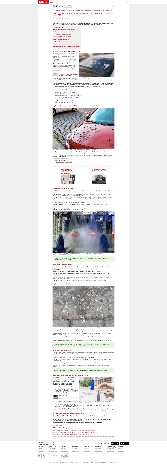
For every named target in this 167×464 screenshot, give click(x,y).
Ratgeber (58, 10)
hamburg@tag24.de (41, 457)
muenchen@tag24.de (53, 455)
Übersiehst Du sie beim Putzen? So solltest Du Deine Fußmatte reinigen (72, 434)
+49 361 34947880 (87, 449)
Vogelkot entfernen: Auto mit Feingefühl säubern (64, 31)
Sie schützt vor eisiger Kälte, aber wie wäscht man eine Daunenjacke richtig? (74, 430)
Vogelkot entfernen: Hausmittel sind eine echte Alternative (66, 44)
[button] (127, 2)
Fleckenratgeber (96, 86)
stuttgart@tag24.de (98, 451)
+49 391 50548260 (64, 456)
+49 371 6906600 (52, 449)
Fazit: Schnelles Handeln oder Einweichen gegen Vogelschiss (66, 46)
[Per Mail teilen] (59, 6)
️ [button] (53, 18)
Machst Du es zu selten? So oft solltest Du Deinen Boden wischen (68, 75)
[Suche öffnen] (124, 2)
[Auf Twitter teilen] (56, 6)
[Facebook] (101, 443)
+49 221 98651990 (121, 449)
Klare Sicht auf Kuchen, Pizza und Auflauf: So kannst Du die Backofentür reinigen (68, 397)
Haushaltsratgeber (67, 10)
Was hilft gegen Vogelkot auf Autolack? (63, 34)
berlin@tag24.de (41, 451)
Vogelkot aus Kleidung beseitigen (60, 41)
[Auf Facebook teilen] (54, 6)
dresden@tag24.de (64, 451)
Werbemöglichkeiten (53, 462)
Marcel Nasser (58, 21)
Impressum (78, 462)
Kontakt (71, 462)
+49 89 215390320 (52, 454)
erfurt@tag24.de (87, 451)
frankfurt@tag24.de (110, 451)
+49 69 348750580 (110, 449)
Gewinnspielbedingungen (100, 462)
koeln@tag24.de (121, 451)
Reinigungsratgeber (78, 10)
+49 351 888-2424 (64, 449)
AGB (92, 462)
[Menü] (51, 1)
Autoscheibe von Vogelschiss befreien (63, 36)
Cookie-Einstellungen (113, 462)
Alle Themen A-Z (63, 462)
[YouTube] (108, 443)
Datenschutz (86, 462)
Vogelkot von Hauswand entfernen (61, 39)
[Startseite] (43, 2)
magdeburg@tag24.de (65, 457)
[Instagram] (105, 443)
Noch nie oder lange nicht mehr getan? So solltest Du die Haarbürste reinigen (75, 432)
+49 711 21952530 (98, 449)
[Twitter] (98, 443)
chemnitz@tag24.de (53, 451)
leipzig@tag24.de (75, 451)
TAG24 (54, 10)
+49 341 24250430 (75, 449)
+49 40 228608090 (41, 456)
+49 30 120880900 (41, 449)
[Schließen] (113, 6)
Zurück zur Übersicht (109, 438)
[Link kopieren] (62, 6)
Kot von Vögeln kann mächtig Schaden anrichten (64, 29)
